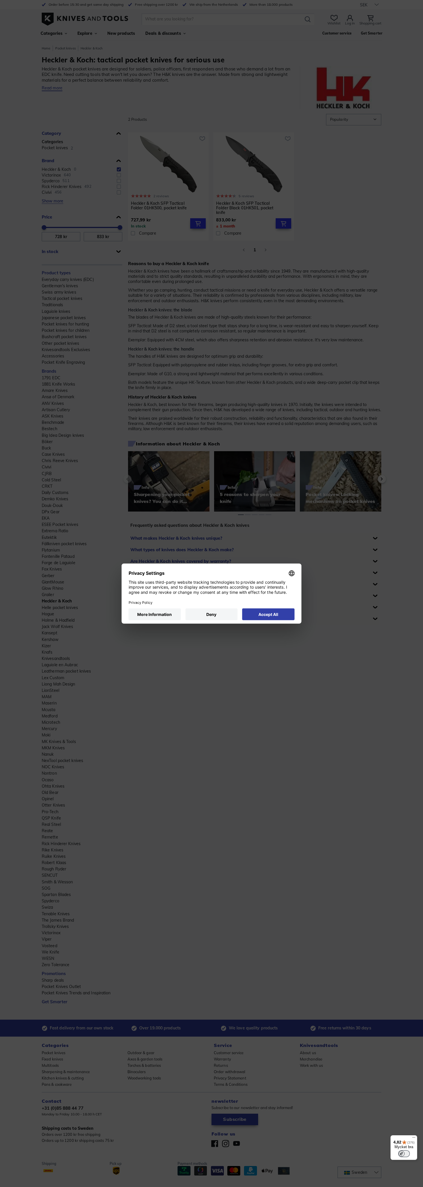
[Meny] (413, 1138)
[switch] (404, 1153)
